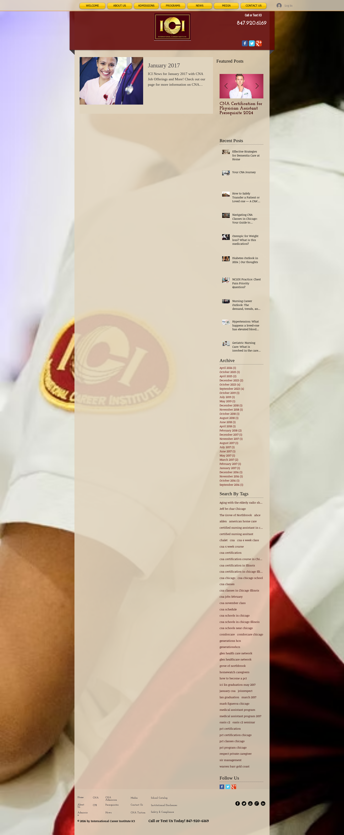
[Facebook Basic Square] (222, 787)
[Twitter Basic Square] (228, 787)
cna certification (230, 552)
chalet (224, 540)
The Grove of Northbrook (236, 515)
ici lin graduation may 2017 (237, 684)
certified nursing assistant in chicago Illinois (241, 527)
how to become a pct (233, 678)
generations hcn (230, 641)
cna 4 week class (248, 540)
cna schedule (228, 609)
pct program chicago (233, 747)
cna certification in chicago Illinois (241, 571)
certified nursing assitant (236, 534)
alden (223, 521)
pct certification (230, 728)
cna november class (233, 603)
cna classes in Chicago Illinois (239, 590)
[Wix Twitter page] (252, 43)
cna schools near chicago (236, 628)
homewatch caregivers (234, 672)
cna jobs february (231, 596)
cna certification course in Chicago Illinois (241, 559)
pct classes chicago (232, 741)
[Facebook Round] (237, 803)
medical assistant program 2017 (240, 716)
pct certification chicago (236, 735)
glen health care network (236, 653)
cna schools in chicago (235, 615)
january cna (228, 691)
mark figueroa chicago (234, 703)
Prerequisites (112, 805)
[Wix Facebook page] (245, 43)
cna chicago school (250, 578)
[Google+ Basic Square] (234, 787)
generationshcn (230, 647)
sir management (230, 760)
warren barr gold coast (234, 766)
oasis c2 (225, 722)
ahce (257, 515)
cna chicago (227, 578)
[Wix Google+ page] (259, 43)
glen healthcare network (235, 659)
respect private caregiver (236, 753)
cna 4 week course (232, 546)
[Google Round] (256, 803)
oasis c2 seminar (244, 722)
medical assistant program (237, 710)
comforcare (227, 634)
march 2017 (248, 697)
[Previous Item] (226, 86)
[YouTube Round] (250, 803)
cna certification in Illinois (237, 565)
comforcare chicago (250, 634)
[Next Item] (257, 86)
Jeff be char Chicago (233, 509)
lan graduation (229, 697)
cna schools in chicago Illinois (240, 622)
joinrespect (245, 691)
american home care (243, 521)
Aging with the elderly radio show (241, 502)
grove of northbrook (233, 666)
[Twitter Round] (244, 803)
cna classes (227, 584)
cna (232, 540)
